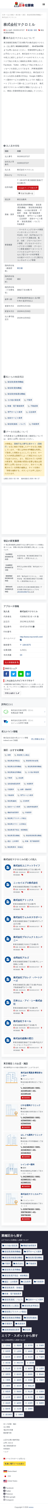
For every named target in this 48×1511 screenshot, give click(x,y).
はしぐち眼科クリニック (31, 1135)
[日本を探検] (24, 4)
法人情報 (6, 1427)
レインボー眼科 (28, 1164)
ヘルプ (5, 1452)
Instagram (9, 1500)
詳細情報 (26, 1098)
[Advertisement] (24, 117)
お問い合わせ (8, 1443)
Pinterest (9, 1494)
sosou (31, 1507)
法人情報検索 (11, 662)
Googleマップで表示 (26, 188)
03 (21, 655)
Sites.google (10, 1497)
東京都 (30, 30)
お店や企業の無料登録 (11, 1440)
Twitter (8, 1491)
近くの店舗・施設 (9, 1424)
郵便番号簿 (7, 1433)
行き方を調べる (26, 193)
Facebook (9, 1488)
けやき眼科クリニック (30, 1105)
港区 (35, 30)
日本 (9, 1476)
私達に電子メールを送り (14, 1464)
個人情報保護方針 (9, 1446)
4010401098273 (23, 592)
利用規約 (6, 1449)
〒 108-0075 (25, 645)
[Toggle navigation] (44, 4)
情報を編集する (11, 693)
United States (12, 1481)
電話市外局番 (8, 1430)
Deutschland (11, 1471)
